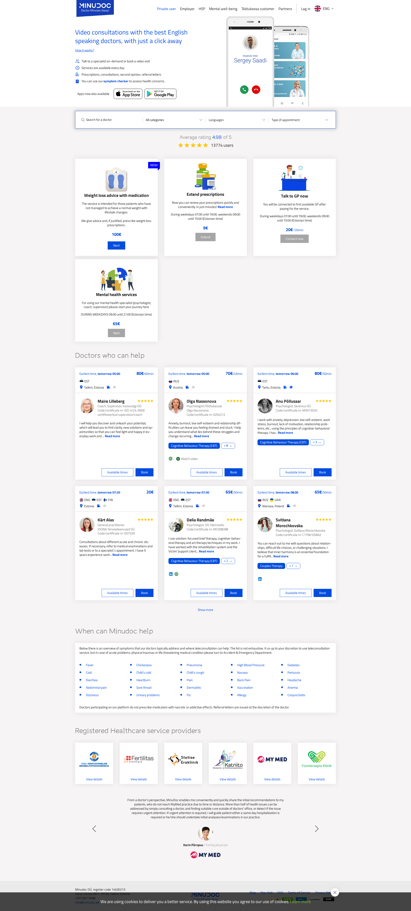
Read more (225, 206)
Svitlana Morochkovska (289, 522)
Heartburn (143, 680)
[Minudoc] (95, 8)
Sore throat (144, 687)
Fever (90, 665)
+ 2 (226, 561)
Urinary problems (148, 695)
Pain (190, 680)
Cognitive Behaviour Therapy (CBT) (194, 446)
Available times (117, 472)
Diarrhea (92, 680)
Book (144, 472)
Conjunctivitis (296, 695)
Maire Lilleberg (111, 401)
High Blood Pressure (251, 665)
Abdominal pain (96, 687)
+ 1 (291, 566)
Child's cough (195, 672)
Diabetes (293, 665)
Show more (205, 609)
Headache (294, 680)
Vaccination (245, 687)
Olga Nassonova (201, 401)
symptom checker (115, 81)
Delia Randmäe (200, 519)
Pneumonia (194, 665)
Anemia (292, 687)
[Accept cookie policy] (335, 892)
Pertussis (293, 672)
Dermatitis (194, 687)
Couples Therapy (271, 566)
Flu (189, 695)
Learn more (300, 902)
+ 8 (226, 445)
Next (116, 245)
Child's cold (143, 672)
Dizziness (92, 695)
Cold (89, 672)
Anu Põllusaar (288, 401)
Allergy (241, 695)
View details (94, 779)
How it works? (84, 50)
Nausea (242, 672)
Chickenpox (144, 665)
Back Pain (243, 680)
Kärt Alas (106, 519)
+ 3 (315, 442)
